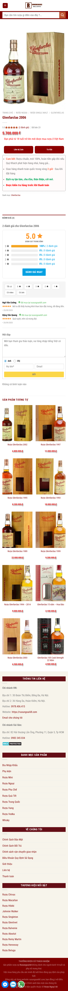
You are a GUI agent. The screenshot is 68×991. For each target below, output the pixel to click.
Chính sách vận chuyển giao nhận (19, 851)
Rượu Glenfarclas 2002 (17, 444)
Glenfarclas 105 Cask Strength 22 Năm (50, 659)
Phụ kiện (6, 771)
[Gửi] (62, 15)
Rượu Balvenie (9, 928)
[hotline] (21, 984)
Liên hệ (6, 870)
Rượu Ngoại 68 (51, 986)
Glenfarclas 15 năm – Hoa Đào (50, 604)
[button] (5, 5)
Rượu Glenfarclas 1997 (51, 444)
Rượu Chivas (8, 894)
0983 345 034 (18, 737)
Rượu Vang (8, 808)
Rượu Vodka (8, 814)
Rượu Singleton (10, 916)
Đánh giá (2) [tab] (8, 218)
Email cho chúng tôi (12, 717)
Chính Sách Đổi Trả (12, 845)
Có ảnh (21, 292)
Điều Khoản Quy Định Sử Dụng (17, 857)
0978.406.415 (18, 706)
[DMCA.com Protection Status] (12, 743)
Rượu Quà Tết (9, 795)
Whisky (5, 820)
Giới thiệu (7, 863)
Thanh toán (8, 876)
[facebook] (5, 984)
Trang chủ (7, 112)
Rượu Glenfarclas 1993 (51, 498)
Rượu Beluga (8, 950)
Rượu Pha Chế (9, 789)
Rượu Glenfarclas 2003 (17, 657)
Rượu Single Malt (39, 112)
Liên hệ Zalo (18, 149)
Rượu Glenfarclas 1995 (17, 498)
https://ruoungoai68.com (24, 711)
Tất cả (9, 286)
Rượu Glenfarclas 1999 (51, 551)
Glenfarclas (57, 112)
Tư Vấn (49, 149)
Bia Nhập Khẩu (10, 765)
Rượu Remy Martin (11, 939)
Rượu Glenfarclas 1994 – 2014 (17, 604)
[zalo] (13, 984)
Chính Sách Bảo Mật (12, 839)
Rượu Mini (7, 777)
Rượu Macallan (10, 900)
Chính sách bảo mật (35, 983)
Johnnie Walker (10, 911)
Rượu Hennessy (10, 944)
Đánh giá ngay (34, 272)
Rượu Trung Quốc (11, 801)
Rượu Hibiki (8, 905)
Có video (10, 292)
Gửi (34, 374)
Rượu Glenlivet (9, 922)
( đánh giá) (24, 127)
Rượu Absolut (9, 933)
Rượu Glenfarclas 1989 (17, 551)
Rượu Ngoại (21, 112)
